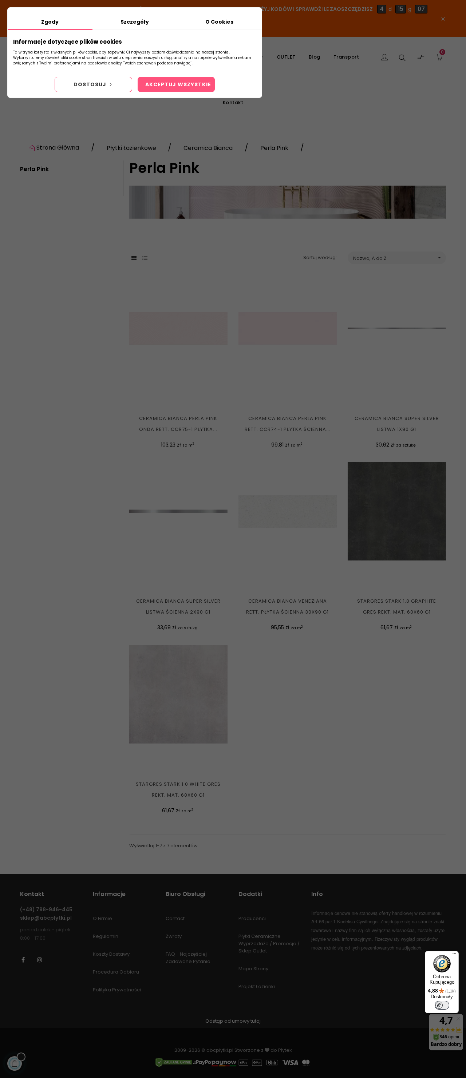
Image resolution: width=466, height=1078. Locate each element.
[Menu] (454, 955)
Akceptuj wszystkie (178, 84)
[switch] (442, 1005)
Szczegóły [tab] (135, 21)
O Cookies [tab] (219, 21)
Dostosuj (91, 84)
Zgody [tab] (50, 21)
